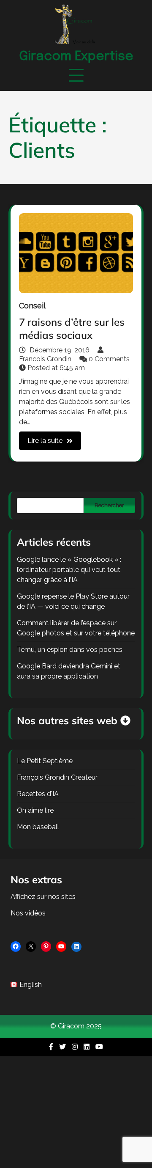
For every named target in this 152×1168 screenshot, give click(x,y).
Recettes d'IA (38, 794)
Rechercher (109, 505)
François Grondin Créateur (57, 777)
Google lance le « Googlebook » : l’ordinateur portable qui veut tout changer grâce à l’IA (69, 569)
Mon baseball (38, 827)
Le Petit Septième (45, 761)
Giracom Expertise (76, 56)
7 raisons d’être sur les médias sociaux (72, 328)
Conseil (32, 305)
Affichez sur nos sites (43, 897)
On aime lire (35, 810)
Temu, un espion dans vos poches (69, 650)
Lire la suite (44, 441)
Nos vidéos (28, 913)
